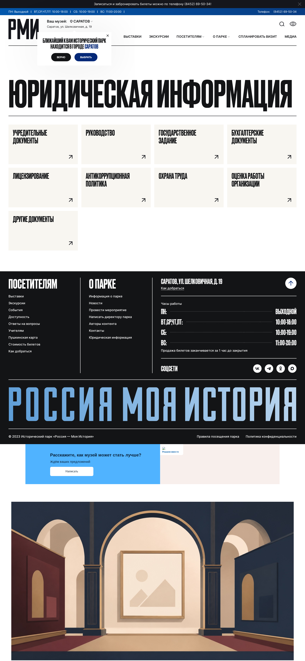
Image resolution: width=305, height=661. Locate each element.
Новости (95, 303)
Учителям (16, 330)
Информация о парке (105, 296)
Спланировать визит (257, 36)
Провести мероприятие (108, 310)
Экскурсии (16, 303)
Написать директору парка (110, 317)
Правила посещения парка (218, 436)
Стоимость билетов (24, 344)
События (15, 310)
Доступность (18, 317)
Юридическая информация (110, 337)
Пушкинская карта (23, 337)
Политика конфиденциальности (271, 436)
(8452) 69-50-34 (285, 11)
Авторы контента (102, 324)
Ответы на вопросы (24, 324)
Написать (71, 471)
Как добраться (20, 351)
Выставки (16, 296)
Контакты (96, 330)
